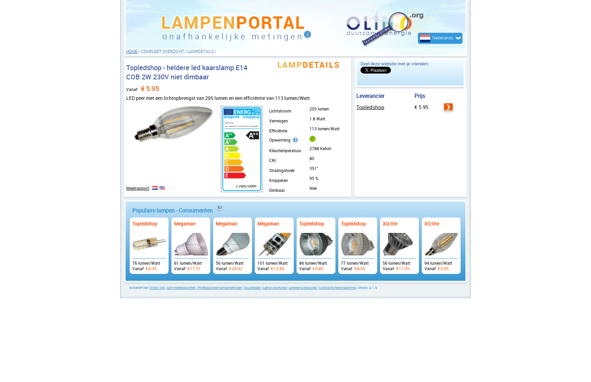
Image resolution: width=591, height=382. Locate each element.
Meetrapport (137, 188)
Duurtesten (252, 287)
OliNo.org (157, 287)
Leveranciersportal (303, 287)
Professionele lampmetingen (220, 287)
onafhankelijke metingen (233, 36)
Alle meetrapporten (181, 287)
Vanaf (149, 242)
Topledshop (370, 107)
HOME (131, 51)
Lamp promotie (275, 287)
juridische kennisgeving (337, 287)
